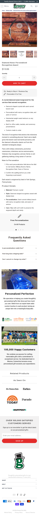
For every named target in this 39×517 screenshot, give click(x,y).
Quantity (4, 73)
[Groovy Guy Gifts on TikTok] (24, 495)
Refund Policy (8, 512)
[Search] (32, 6)
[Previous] (3, 30)
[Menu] (1, 6)
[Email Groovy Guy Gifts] (14, 495)
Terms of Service (30, 512)
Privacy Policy (18, 512)
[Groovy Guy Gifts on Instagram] (21, 495)
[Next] (35, 30)
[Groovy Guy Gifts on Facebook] (17, 495)
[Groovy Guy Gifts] (19, 6)
